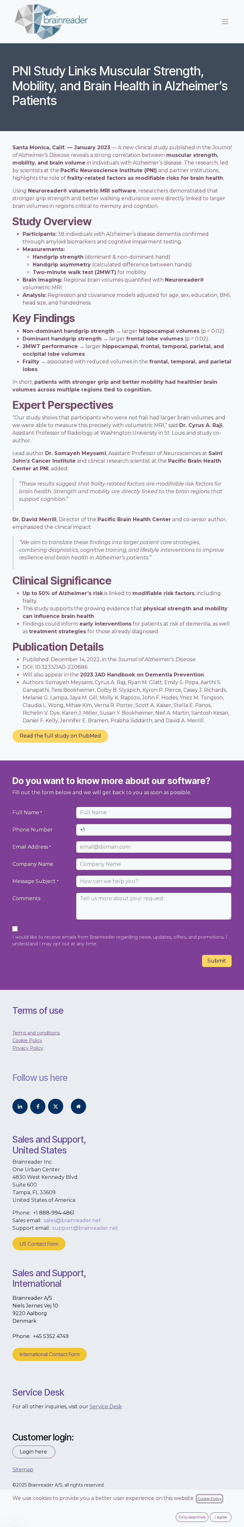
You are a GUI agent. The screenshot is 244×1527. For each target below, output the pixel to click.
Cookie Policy (209, 1498)
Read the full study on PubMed (60, 736)
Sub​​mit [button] (216, 961)
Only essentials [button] (192, 1517)
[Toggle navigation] (225, 21)
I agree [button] (221, 1517)
